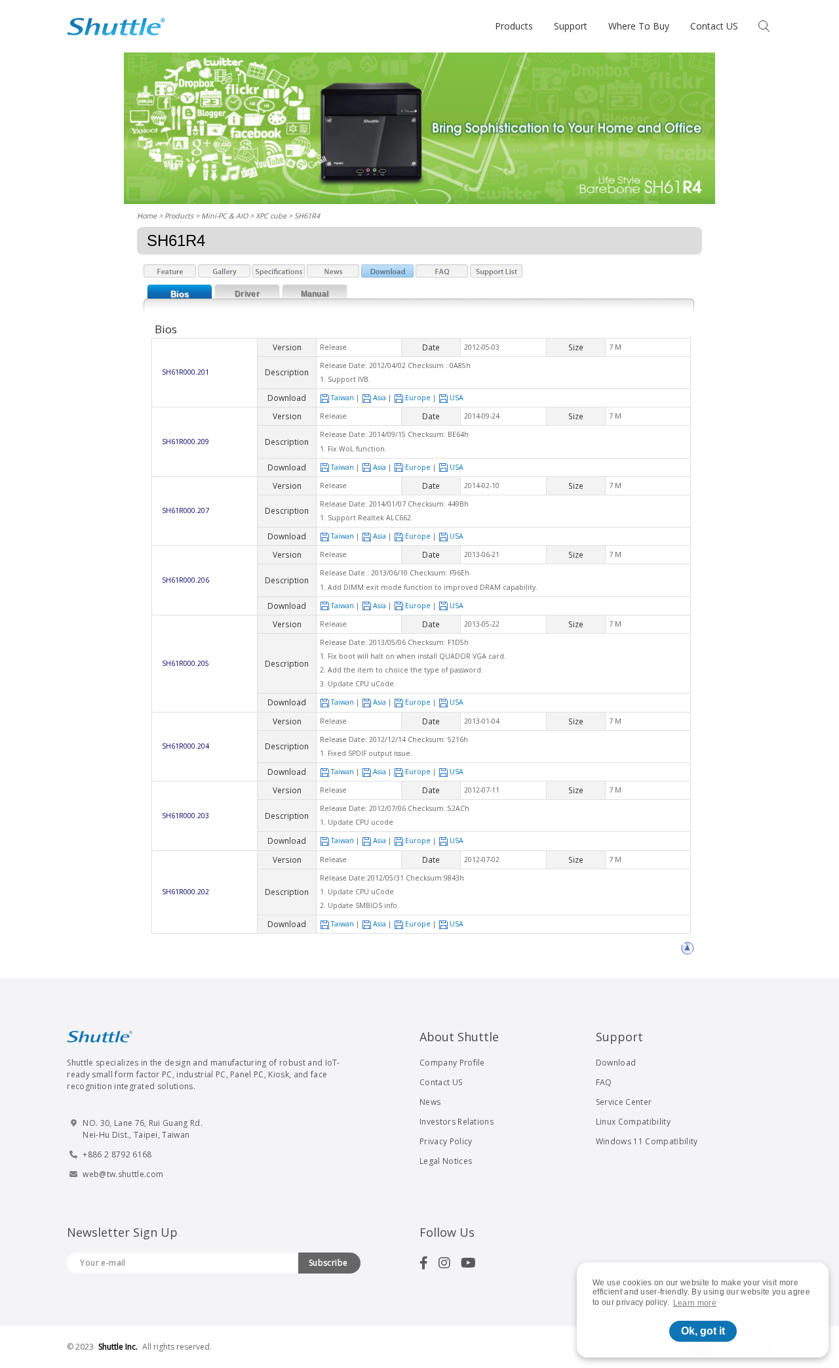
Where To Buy (638, 26)
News (430, 1102)
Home (147, 215)
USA (456, 397)
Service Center (624, 1102)
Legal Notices (446, 1161)
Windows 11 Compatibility (647, 1141)
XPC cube (271, 215)
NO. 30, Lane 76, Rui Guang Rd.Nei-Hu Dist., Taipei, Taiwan (143, 1128)
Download (616, 1062)
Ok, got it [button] (703, 1331)
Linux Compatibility (633, 1121)
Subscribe (328, 1262)
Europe (418, 397)
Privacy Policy (446, 1141)
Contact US (714, 26)
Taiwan (342, 397)
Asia (379, 397)
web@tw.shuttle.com (123, 1174)
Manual (315, 294)
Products (514, 26)
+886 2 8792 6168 (117, 1154)
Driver (247, 294)
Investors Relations (457, 1121)
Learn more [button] (694, 1303)
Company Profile (452, 1062)
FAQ (604, 1082)
